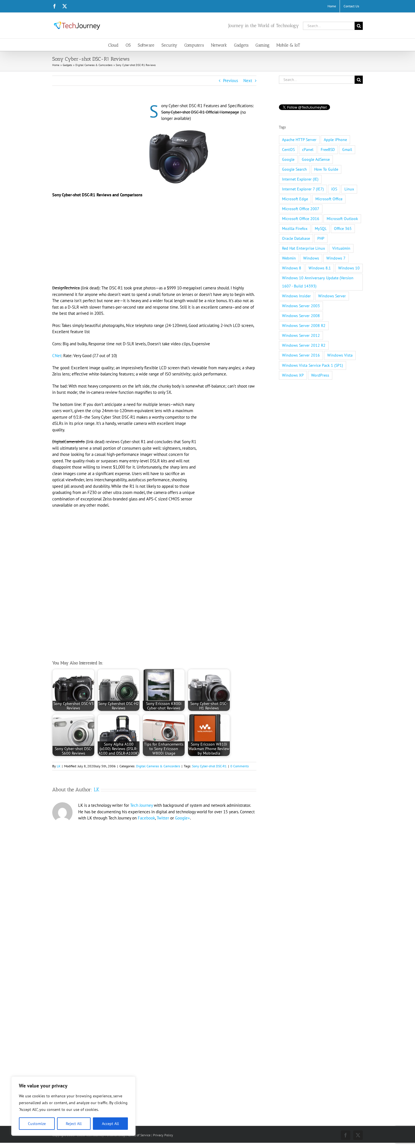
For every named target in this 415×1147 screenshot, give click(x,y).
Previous (230, 80)
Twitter (163, 818)
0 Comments (239, 766)
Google (288, 159)
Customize (37, 1123)
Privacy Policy (163, 1135)
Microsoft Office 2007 (300, 208)
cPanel (307, 149)
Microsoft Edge (295, 198)
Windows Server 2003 (301, 305)
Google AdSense (316, 159)
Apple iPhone (335, 139)
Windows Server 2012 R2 (304, 345)
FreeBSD (328, 149)
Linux (349, 189)
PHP (320, 238)
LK (58, 766)
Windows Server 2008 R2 (304, 325)
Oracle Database (296, 238)
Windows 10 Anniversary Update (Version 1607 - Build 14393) (317, 282)
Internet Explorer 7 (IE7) (303, 189)
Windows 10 (349, 268)
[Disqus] (154, 901)
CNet (56, 355)
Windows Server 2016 (301, 355)
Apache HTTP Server (299, 139)
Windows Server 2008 (301, 315)
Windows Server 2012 (301, 335)
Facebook (146, 818)
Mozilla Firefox (294, 228)
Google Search (294, 169)
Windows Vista (340, 355)
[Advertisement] (99, 144)
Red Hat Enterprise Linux (303, 248)
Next (247, 80)
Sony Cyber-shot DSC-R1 (209, 766)
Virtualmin (341, 248)
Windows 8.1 (320, 268)
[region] (73, 1106)
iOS (334, 189)
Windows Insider (296, 295)
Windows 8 (291, 268)
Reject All (74, 1123)
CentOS (288, 149)
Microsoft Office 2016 (300, 218)
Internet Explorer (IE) (300, 179)
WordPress (320, 375)
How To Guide (326, 169)
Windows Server (332, 295)
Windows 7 (336, 258)
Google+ (182, 818)
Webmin (289, 258)
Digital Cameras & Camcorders (158, 766)
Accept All (110, 1123)
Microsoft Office (328, 198)
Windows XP (293, 375)
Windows (311, 258)
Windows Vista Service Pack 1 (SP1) (312, 365)
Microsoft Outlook (342, 218)
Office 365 (343, 228)
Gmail (347, 149)
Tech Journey (141, 805)
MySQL (321, 228)
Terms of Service (138, 1135)
